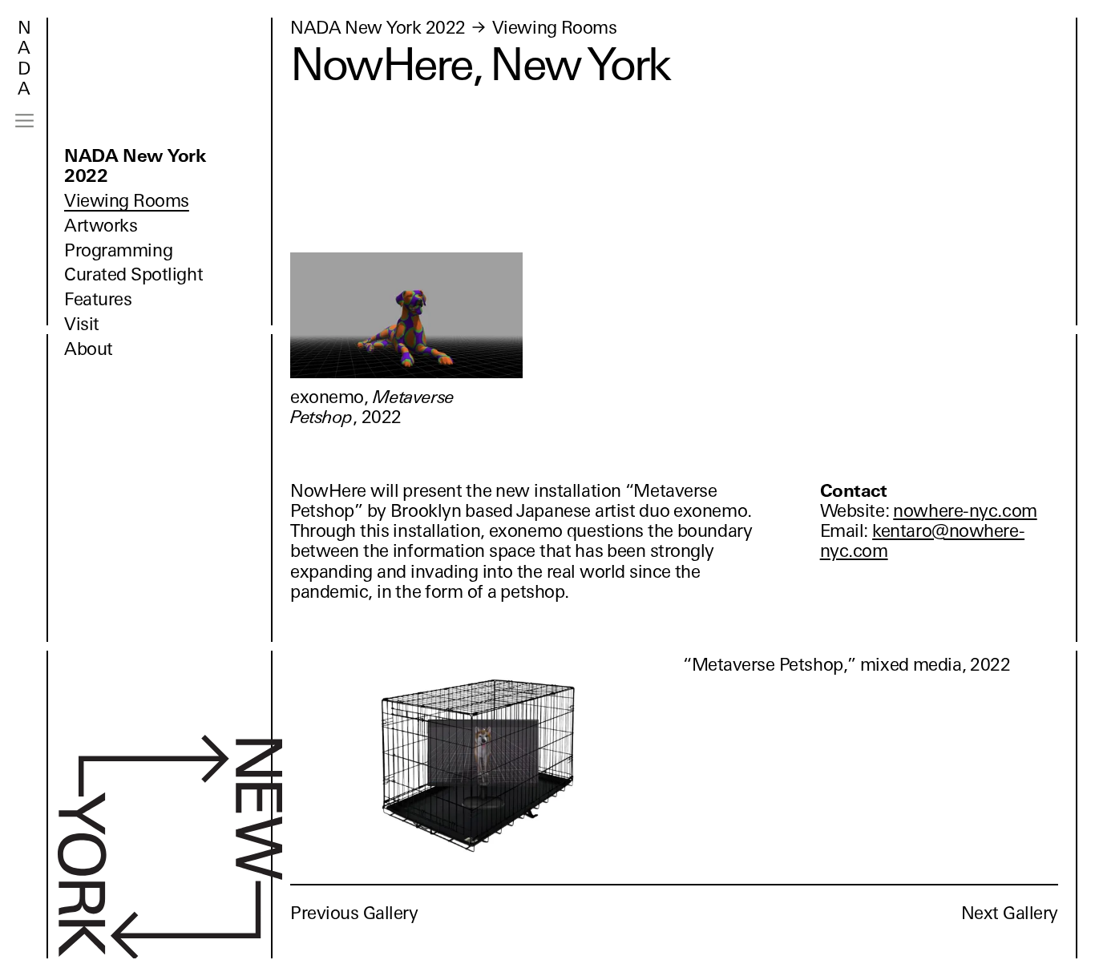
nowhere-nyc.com (964, 511)
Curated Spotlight (133, 274)
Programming (118, 250)
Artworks (100, 226)
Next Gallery (1009, 913)
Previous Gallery (354, 913)
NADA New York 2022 (135, 166)
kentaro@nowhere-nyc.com (922, 541)
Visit (81, 324)
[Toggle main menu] (24, 120)
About (88, 349)
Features (97, 299)
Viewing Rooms (126, 201)
